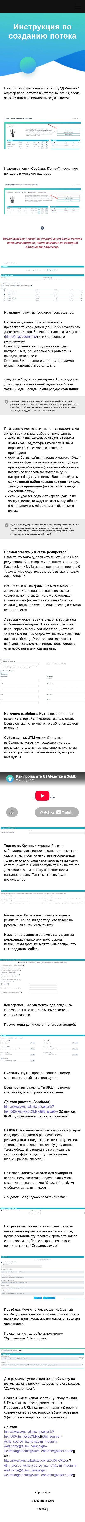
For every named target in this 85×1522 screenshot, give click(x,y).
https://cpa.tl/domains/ (21, 803)
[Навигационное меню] (78, 7)
